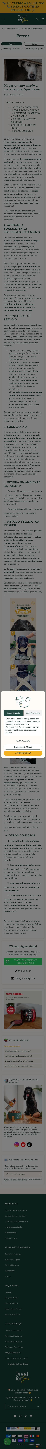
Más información (33, 713)
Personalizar (23, 741)
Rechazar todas (23, 747)
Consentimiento (13, 713)
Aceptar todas (23, 753)
